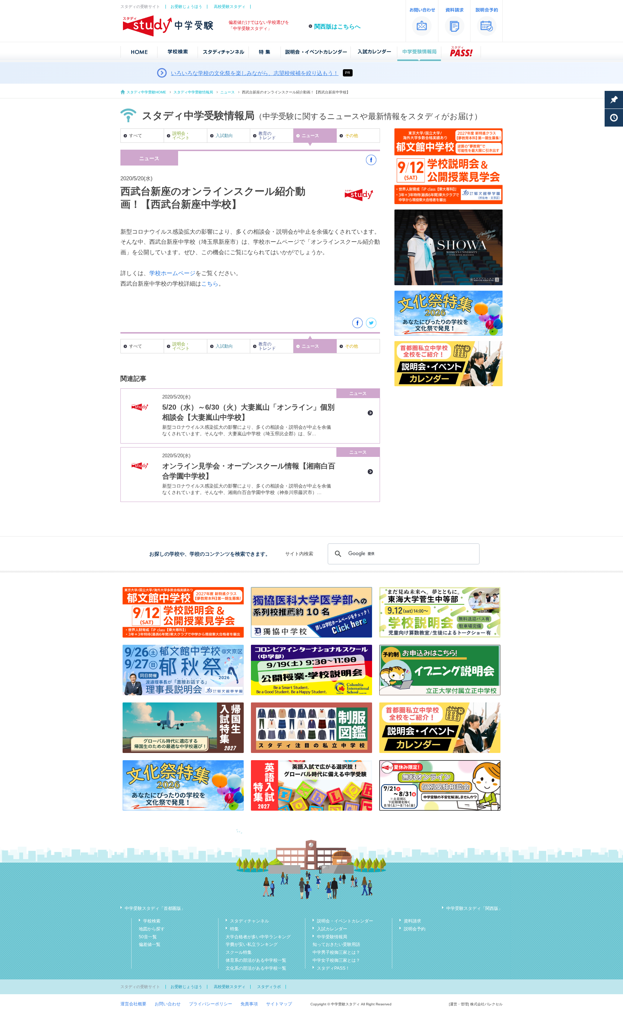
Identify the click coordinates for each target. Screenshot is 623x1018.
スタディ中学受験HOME (146, 92)
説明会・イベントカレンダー (345, 921)
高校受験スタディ (230, 6)
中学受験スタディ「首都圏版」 (155, 908)
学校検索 (151, 921)
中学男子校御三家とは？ (336, 952)
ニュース (227, 92)
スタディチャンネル (249, 921)
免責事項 (249, 1003)
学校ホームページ (172, 273)
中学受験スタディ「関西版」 (474, 908)
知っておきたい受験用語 (336, 944)
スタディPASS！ (333, 968)
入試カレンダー (332, 928)
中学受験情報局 (332, 936)
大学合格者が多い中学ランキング (258, 936)
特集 (234, 928)
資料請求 (412, 921)
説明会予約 (414, 928)
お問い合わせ (168, 1003)
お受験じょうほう (186, 6)
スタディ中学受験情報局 (193, 92)
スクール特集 (239, 952)
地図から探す (152, 928)
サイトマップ (279, 1003)
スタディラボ (269, 986)
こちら (209, 284)
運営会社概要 (133, 1003)
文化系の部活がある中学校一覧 (256, 968)
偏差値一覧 (149, 944)
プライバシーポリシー (210, 1003)
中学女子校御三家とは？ (336, 960)
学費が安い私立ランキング (252, 944)
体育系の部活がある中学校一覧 (256, 960)
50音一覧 (148, 936)
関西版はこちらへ (337, 26)
